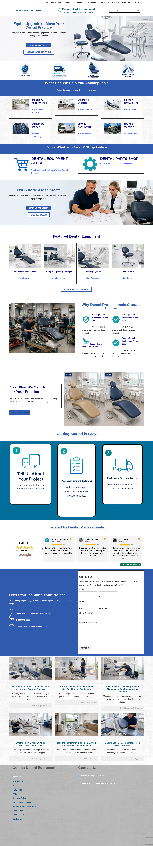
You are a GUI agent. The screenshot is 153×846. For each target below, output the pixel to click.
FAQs (15, 794)
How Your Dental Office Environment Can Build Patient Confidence (76, 688)
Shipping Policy (19, 798)
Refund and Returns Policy (24, 806)
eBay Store (17, 790)
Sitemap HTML (19, 815)
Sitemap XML (18, 811)
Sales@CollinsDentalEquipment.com (31, 626)
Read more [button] (58, 559)
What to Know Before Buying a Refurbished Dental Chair (30, 744)
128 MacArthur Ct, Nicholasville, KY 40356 (32, 613)
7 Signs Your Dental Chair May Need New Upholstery (122, 744)
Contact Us (17, 819)
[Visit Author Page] (30, 680)
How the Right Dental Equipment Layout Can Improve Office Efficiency (76, 744)
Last (100, 597)
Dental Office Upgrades (134, 759)
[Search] (137, 10)
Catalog (67, 2)
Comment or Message (89, 622)
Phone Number (86, 613)
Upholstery (92, 2)
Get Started (56, 2)
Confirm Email (104, 608)
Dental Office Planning (88, 759)
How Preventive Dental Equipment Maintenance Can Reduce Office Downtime (122, 689)
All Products (18, 781)
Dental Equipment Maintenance (131, 708)
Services (16, 786)
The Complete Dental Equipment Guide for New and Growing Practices (30, 688)
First (80, 597)
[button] (108, 2)
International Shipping (22, 802)
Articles (115, 2)
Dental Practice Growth (88, 703)
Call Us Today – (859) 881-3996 (27, 10)
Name (82, 590)
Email (82, 601)
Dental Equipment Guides (41, 706)
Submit (85, 648)
